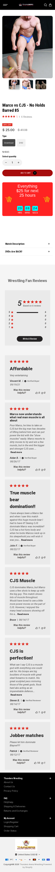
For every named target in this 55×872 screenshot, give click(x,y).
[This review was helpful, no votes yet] (37, 392)
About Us (8, 782)
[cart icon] (50, 5)
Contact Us (9, 786)
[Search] (45, 5)
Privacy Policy (11, 791)
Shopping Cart (11, 826)
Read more (16, 452)
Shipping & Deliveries (14, 806)
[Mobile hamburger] (5, 5)
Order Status (10, 830)
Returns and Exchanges (16, 810)
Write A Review (30, 339)
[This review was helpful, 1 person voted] (37, 628)
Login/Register (11, 822)
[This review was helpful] (37, 557)
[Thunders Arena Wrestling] (26, 5)
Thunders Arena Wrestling (31, 864)
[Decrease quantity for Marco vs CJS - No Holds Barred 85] (6, 162)
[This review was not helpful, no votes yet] (42, 392)
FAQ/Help (8, 802)
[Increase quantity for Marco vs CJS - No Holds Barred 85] (18, 162)
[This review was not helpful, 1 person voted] (42, 762)
